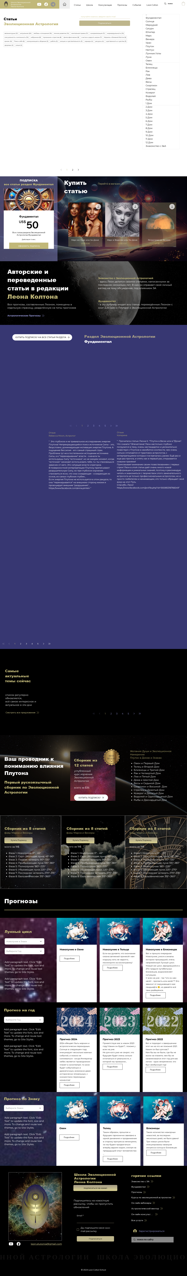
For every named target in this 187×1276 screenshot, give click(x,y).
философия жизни (72, 37)
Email (80, 1216)
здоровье (9, 45)
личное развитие (62, 33)
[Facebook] (46, 4)
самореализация (98, 33)
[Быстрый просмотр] (85, 219)
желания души (12, 33)
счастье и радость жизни (92, 37)
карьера (89, 41)
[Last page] (116, 425)
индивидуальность (116, 33)
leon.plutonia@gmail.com (46, 1243)
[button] (183, 3)
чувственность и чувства (116, 41)
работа (54, 41)
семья (19, 45)
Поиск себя (19, 41)
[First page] (70, 425)
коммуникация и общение (38, 41)
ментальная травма (80, 33)
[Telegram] (53, 4)
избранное (36, 37)
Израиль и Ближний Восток (115, 37)
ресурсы (100, 41)
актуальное (26, 33)
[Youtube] (39, 4)
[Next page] (78, 169)
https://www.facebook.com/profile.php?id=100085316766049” (148, 487)
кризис (9, 41)
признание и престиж (52, 37)
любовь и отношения (43, 33)
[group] (122, 224)
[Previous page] (61, 169)
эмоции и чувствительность (71, 41)
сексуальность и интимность (17, 37)
